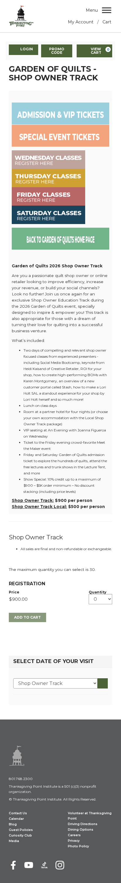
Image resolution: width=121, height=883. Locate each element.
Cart (106, 22)
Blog (13, 824)
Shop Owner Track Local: (39, 506)
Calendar (16, 819)
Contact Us (18, 813)
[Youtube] (28, 865)
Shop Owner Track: (33, 500)
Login (26, 49)
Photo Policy (78, 846)
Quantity (97, 592)
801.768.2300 (21, 779)
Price (14, 592)
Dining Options (80, 830)
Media (14, 841)
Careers (74, 835)
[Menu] (106, 10)
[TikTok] (44, 865)
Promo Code (56, 51)
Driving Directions (83, 824)
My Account (80, 22)
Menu (92, 10)
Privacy (74, 841)
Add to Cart (27, 617)
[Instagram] (60, 865)
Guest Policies (21, 830)
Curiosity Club (20, 835)
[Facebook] (13, 865)
